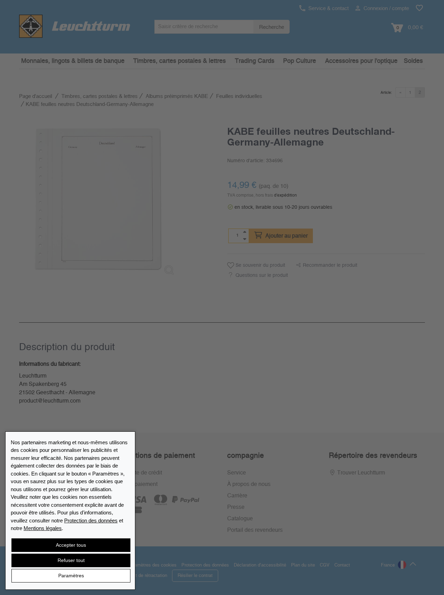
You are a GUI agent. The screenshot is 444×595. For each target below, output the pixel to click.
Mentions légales (43, 528)
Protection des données (91, 520)
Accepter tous (71, 545)
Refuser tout (71, 560)
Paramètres (71, 575)
